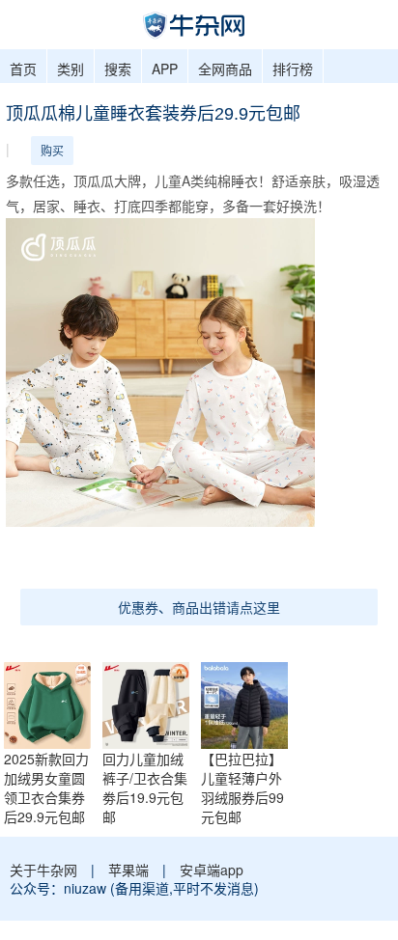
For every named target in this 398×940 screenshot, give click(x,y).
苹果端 (128, 869)
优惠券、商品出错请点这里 (199, 607)
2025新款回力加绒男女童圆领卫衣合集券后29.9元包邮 (46, 787)
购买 (52, 150)
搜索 (117, 68)
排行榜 (292, 68)
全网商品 (225, 68)
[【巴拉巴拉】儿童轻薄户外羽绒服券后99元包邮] (249, 703)
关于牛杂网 (43, 869)
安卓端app (211, 869)
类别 (70, 68)
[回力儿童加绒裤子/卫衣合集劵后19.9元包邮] (150, 703)
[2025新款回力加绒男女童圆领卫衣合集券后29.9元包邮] (52, 703)
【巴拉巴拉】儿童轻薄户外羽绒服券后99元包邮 (242, 787)
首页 (23, 68)
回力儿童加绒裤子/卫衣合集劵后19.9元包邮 (144, 787)
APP (165, 68)
